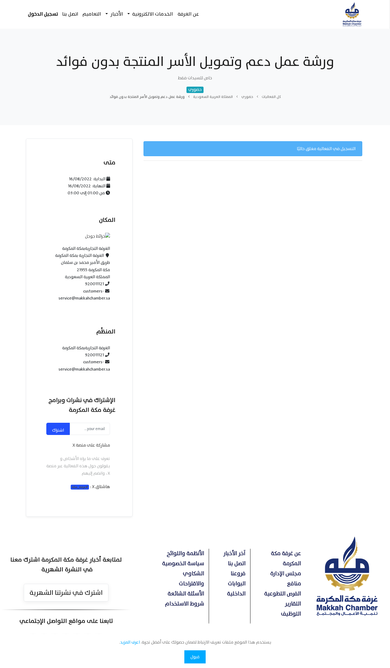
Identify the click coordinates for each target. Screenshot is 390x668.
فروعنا (238, 573)
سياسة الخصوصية (183, 563)
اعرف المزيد (130, 642)
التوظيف (291, 614)
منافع (294, 583)
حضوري (247, 97)
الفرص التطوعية (282, 593)
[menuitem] (188, 14)
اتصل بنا (237, 563)
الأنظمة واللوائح (185, 553)
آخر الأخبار (234, 553)
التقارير (293, 604)
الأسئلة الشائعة (186, 593)
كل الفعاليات (271, 97)
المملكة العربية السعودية (213, 97)
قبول (195, 656)
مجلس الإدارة (285, 573)
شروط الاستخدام (184, 604)
